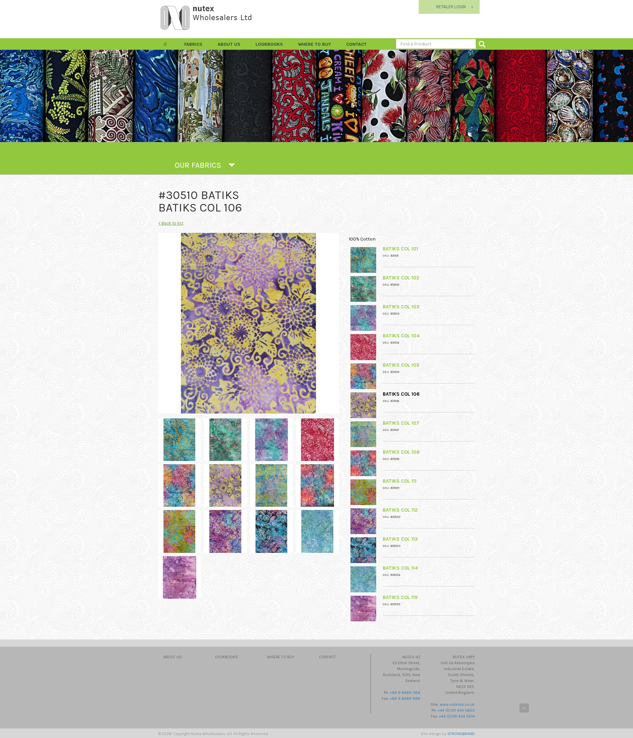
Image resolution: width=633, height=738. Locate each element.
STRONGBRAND (461, 733)
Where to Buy (314, 44)
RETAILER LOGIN (451, 6)
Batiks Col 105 (401, 365)
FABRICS (193, 44)
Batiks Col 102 (401, 278)
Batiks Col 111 (399, 481)
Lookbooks (269, 44)
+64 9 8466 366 (405, 692)
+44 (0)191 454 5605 (456, 710)
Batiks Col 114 (400, 568)
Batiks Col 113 (400, 539)
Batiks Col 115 (400, 597)
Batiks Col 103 (401, 307)
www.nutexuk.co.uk (457, 704)
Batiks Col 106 (401, 394)
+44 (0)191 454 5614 (457, 716)
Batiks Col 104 (401, 336)
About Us (229, 44)
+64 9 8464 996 (405, 698)
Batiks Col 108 (401, 452)
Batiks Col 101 (400, 249)
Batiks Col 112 (400, 510)
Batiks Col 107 (401, 423)
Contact (356, 44)
